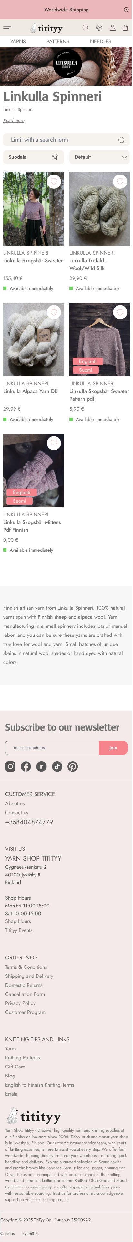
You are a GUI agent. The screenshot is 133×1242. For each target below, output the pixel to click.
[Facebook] (26, 766)
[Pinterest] (72, 766)
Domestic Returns (23, 985)
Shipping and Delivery (29, 976)
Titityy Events (18, 930)
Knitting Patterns (22, 1057)
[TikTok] (57, 766)
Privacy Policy (20, 1003)
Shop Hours (18, 921)
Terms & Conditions (26, 967)
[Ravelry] (41, 766)
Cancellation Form (25, 994)
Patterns (57, 41)
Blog (10, 1075)
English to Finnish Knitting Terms (39, 1084)
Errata (11, 1093)
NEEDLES (100, 41)
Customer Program (25, 1012)
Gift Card (15, 1066)
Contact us (16, 812)
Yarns (10, 1048)
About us (15, 803)
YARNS (18, 41)
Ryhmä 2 (29, 1234)
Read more (13, 120)
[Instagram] (10, 766)
